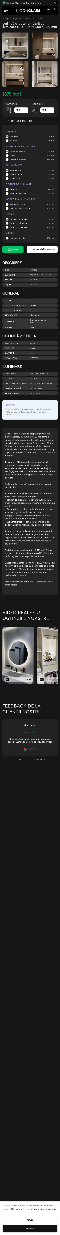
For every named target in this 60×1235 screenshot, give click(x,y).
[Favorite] (50, 10)
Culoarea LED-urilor (16, 383)
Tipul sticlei (11, 358)
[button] (16, 759)
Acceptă (30, 1229)
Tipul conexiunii (13, 310)
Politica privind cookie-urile (43, 1209)
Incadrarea (11, 315)
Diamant (13, 141)
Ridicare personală (18, 219)
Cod (7, 270)
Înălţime (9, 280)
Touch (12, 156)
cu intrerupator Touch (19, 208)
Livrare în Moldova (18, 227)
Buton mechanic (17, 152)
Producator (12, 343)
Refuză (30, 1220)
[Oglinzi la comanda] (28, 10)
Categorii (10, 275)
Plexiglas (13, 189)
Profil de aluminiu (17, 193)
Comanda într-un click (44, 249)
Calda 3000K (15, 179)
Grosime (9, 348)
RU (55, 3)
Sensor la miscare (17, 160)
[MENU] (6, 10)
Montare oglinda (17, 238)
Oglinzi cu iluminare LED (24, 19)
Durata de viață (13, 388)
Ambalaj (9, 327)
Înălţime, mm (12, 104)
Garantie (9, 321)
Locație (9, 379)
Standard (13, 137)
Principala (6, 19)
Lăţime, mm (37, 104)
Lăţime (8, 285)
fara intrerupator (17, 204)
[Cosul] (54, 10)
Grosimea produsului (16, 305)
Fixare (8, 301)
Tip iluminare (11, 374)
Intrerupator (12, 393)
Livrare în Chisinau (18, 223)
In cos (15, 249)
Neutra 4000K (16, 175)
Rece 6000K (15, 171)
